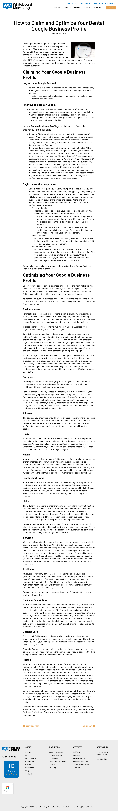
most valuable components (53, 46)
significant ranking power (52, 387)
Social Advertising (55, 755)
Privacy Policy (76, 807)
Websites (76, 755)
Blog (27, 771)
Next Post (87, 726)
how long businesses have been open (73, 649)
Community (29, 761)
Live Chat (76, 768)
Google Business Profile (57, 761)
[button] (59, 7)
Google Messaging (63, 696)
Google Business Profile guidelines (69, 709)
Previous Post (32, 726)
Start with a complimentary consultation (85, 3)
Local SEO (32, 49)
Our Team (28, 752)
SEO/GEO (76, 752)
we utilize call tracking (64, 464)
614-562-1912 (110, 3)
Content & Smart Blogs (81, 765)
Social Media (54, 758)
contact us (30, 715)
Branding (52, 768)
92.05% (36, 55)
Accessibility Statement (89, 807)
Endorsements (30, 758)
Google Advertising (56, 752)
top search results (43, 291)
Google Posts (44, 696)
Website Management (81, 761)
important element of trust (56, 441)
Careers (28, 765)
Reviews (52, 765)
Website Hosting (79, 758)
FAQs (27, 755)
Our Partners (29, 768)
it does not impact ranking (77, 423)
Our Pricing (29, 774)
